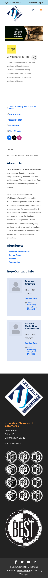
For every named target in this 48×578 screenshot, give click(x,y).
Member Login (36, 3)
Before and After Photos (20, 252)
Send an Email (31, 298)
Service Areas (15, 255)
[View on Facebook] (9, 139)
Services (12, 258)
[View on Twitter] (14, 139)
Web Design (23, 570)
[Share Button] (34, 58)
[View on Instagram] (19, 139)
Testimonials (14, 262)
